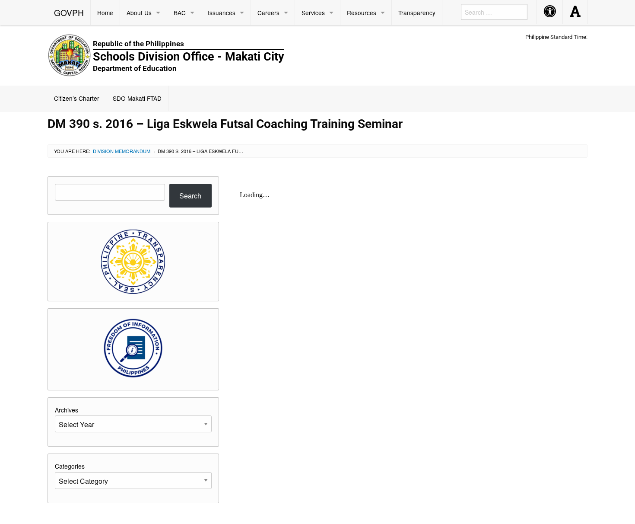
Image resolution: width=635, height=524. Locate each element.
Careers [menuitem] (268, 12)
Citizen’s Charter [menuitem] (76, 98)
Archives (66, 410)
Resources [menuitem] (361, 12)
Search (190, 196)
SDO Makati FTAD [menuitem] (137, 98)
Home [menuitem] (105, 12)
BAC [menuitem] (180, 12)
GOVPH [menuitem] (69, 12)
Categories (70, 466)
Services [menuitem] (313, 12)
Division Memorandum (121, 150)
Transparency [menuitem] (416, 12)
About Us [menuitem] (139, 12)
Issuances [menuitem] (221, 12)
